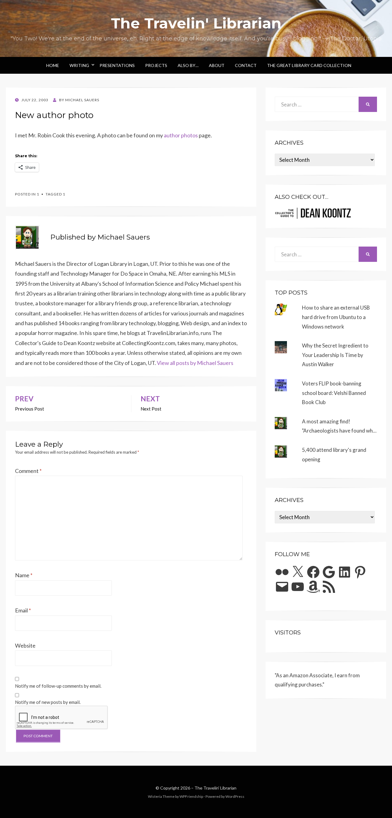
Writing (79, 65)
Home (52, 65)
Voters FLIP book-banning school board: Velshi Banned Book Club (334, 392)
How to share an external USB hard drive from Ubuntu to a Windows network (336, 316)
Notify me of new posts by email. (48, 702)
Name (23, 575)
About (216, 65)
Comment (28, 470)
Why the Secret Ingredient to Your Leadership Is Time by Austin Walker (335, 354)
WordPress (234, 796)
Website (25, 645)
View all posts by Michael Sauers (195, 362)
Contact (246, 65)
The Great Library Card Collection (309, 65)
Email (23, 610)
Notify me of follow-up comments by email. (58, 686)
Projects (156, 65)
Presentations (117, 65)
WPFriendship (191, 796)
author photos (181, 135)
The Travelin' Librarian (196, 23)
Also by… (188, 65)
